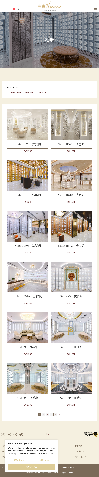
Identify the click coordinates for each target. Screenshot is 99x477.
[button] (95, 8)
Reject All (43, 460)
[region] (31, 456)
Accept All (31, 466)
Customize (19, 460)
